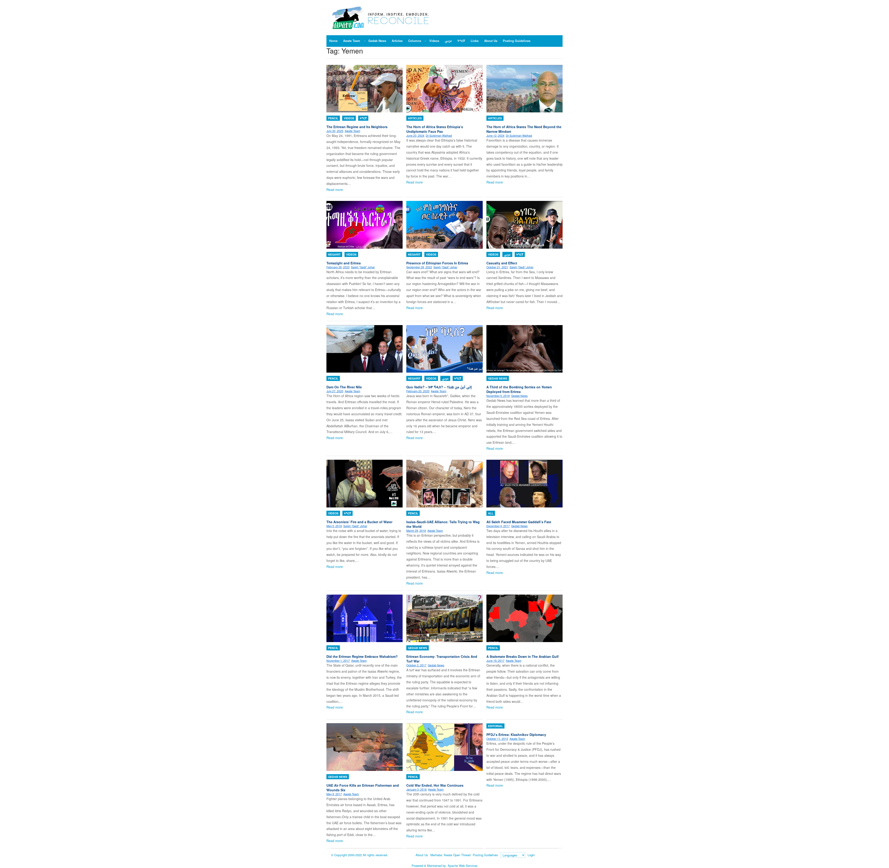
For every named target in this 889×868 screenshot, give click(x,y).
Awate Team (352, 131)
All (490, 513)
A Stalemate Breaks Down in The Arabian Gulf (522, 656)
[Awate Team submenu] (365, 41)
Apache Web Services (463, 865)
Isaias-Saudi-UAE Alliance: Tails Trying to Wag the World (443, 524)
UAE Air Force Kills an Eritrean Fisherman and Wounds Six (362, 787)
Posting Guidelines (485, 855)
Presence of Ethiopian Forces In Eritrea (437, 263)
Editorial (495, 726)
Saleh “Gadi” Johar (363, 267)
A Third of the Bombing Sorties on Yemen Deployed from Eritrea (519, 389)
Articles (415, 118)
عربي (507, 254)
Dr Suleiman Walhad (439, 135)
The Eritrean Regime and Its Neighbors (357, 126)
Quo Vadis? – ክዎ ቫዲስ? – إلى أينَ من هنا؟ (439, 387)
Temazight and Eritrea (343, 263)
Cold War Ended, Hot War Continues (434, 785)
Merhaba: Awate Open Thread (450, 855)
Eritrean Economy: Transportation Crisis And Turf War (441, 658)
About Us (422, 855)
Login (531, 855)
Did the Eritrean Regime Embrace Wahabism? (362, 656)
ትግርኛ (363, 118)
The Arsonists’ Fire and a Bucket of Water (359, 522)
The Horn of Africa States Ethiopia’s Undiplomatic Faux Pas (434, 129)
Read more (334, 189)
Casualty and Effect (501, 263)
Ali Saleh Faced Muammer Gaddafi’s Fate (518, 522)
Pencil (333, 118)
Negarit (334, 254)
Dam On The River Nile (344, 387)
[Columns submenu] (425, 41)
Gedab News (497, 378)
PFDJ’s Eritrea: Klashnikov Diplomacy (516, 734)
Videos (349, 118)
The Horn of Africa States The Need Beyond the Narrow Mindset (523, 129)
